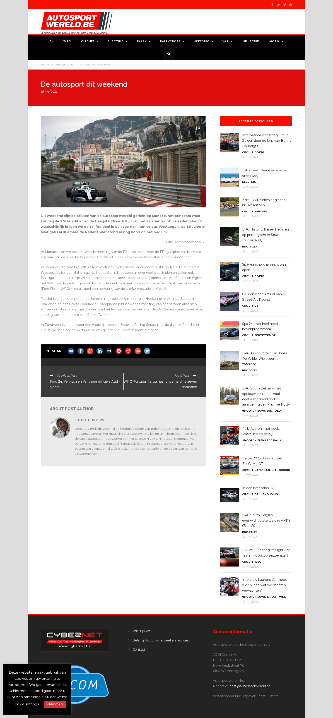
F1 (51, 41)
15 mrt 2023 (250, 186)
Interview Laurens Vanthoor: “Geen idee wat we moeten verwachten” (264, 585)
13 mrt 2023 (250, 566)
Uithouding (281, 470)
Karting (260, 211)
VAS (225, 41)
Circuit (87, 41)
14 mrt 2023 (250, 375)
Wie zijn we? (142, 631)
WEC (257, 561)
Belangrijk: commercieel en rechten (161, 640)
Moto (274, 41)
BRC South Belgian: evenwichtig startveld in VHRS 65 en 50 (266, 520)
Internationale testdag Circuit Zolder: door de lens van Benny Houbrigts (266, 140)
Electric (116, 41)
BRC (245, 246)
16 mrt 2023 (250, 157)
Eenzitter (262, 335)
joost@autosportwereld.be (250, 686)
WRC (67, 41)
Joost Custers (89, 420)
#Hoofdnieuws (64, 64)
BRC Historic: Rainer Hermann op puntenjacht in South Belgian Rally (266, 234)
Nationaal (262, 470)
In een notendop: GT (258, 488)
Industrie (250, 41)
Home (45, 64)
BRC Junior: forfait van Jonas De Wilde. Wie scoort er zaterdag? (264, 358)
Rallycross (170, 41)
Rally (142, 41)
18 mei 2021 (49, 91)
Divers (259, 152)
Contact (139, 650)
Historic (201, 41)
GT (256, 305)
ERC (269, 440)
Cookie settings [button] (25, 704)
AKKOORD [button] (55, 704)
